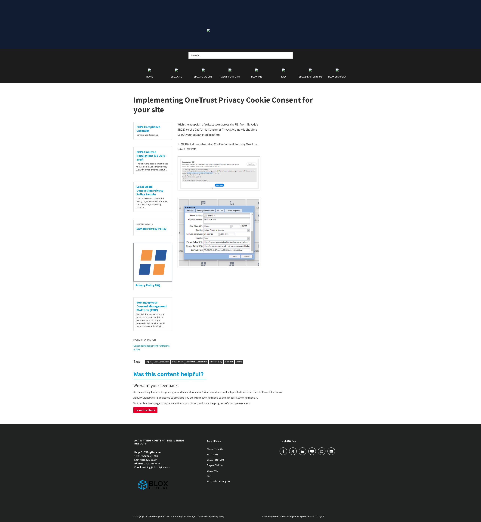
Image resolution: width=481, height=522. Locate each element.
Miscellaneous (144, 224)
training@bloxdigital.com (156, 467)
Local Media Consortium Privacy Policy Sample (149, 190)
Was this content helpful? (168, 374)
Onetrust (229, 361)
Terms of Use (204, 516)
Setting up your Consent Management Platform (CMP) (151, 306)
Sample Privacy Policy (151, 229)
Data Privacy (177, 361)
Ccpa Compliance (161, 361)
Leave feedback (145, 410)
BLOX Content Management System (290, 516)
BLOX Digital (156, 516)
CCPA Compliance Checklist (148, 128)
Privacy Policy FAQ (147, 285)
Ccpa (148, 361)
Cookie (239, 361)
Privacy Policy (216, 361)
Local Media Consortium (196, 361)
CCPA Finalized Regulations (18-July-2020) (151, 155)
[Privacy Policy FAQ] (152, 262)
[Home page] (153, 484)
